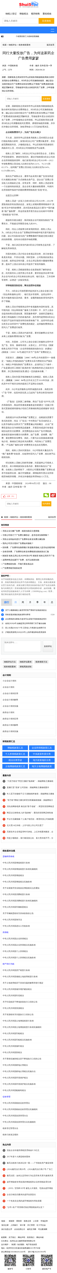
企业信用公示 (19, 1229)
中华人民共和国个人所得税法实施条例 (19, 958)
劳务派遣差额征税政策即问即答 (17, 615)
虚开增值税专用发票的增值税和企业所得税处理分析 (29, 1182)
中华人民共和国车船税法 (13, 1033)
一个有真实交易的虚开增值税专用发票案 (24, 1201)
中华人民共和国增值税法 (13, 875)
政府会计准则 (8, 712)
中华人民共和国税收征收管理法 (16, 1103)
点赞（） (11, 496)
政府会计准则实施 (10, 731)
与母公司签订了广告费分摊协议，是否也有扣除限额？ (25, 535)
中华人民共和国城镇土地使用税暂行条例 (20, 977)
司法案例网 (42, 1229)
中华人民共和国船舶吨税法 (14, 1090)
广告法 (11, 402)
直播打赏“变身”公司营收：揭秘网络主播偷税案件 (28, 787)
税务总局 (27, 1221)
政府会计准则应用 (10, 719)
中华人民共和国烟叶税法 (13, 1046)
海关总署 (5, 1225)
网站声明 (21, 1237)
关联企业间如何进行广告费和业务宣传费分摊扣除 (23, 539)
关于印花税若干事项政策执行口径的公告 (20, 1002)
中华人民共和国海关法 (12, 920)
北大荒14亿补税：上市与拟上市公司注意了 (25, 825)
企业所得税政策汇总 (42, 748)
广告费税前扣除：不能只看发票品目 (17, 564)
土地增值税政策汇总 (15, 766)
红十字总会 (41, 1225)
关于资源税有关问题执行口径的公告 (18, 1015)
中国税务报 (13, 66)
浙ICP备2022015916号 (37, 1252)
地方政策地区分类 (42, 760)
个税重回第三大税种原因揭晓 (17, 36)
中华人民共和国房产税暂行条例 (16, 970)
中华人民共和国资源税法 (13, 1008)
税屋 (5, 45)
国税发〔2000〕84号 (26, 358)
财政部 (11, 1221)
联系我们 (30, 1237)
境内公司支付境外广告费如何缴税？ (17, 543)
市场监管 (44, 1221)
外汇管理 (31, 1225)
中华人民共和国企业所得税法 (15, 939)
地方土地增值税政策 (42, 766)
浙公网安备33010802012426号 (13, 1252)
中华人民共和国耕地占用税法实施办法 (19, 1071)
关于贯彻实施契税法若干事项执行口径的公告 (22, 1059)
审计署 (22, 1225)
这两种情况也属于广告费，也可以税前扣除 (20, 560)
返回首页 (50, 45)
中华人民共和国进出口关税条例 (16, 926)
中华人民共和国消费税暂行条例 (16, 894)
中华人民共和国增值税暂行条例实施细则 (20, 869)
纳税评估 (12, 45)
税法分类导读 (15, 760)
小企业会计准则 (9, 681)
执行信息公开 (6, 1229)
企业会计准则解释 (10, 700)
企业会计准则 (8, 687)
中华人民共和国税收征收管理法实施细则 (20, 1109)
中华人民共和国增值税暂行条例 (16, 863)
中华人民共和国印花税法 (13, 996)
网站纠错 (40, 1237)
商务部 (19, 1221)
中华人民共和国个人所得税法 (15, 951)
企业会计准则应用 (10, 693)
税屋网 (4, 1237)
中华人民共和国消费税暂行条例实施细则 (20, 901)
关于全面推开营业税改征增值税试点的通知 (21, 888)
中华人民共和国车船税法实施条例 (17, 1040)
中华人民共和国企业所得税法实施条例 (19, 945)
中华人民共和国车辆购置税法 (15, 907)
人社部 (35, 1221)
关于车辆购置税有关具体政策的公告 (18, 913)
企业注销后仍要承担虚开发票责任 (21, 1195)
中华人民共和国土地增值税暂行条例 (18, 1021)
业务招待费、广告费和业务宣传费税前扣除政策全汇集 (25, 552)
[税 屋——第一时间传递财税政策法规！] (28, 7)
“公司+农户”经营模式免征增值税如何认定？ (25, 1207)
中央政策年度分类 (42, 754)
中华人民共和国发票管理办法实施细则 (19, 1122)
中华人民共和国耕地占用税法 (15, 1065)
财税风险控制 (25, 667)
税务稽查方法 (41, 662)
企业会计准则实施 (10, 706)
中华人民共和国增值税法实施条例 (17, 882)
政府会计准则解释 (10, 725)
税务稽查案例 (24, 45)
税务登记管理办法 (10, 1128)
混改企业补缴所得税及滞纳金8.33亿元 (23, 1150)
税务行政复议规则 (10, 1135)
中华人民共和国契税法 (12, 1052)
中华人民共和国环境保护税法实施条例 (19, 1084)
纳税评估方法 (10, 662)
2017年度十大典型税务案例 (18, 1157)
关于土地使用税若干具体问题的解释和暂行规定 (23, 983)
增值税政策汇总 (15, 748)
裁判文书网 (31, 1229)
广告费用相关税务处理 (12, 568)
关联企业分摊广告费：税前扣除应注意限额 (20, 531)
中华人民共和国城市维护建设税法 (17, 989)
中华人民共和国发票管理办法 (15, 1116)
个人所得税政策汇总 (15, 754)
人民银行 (14, 1225)
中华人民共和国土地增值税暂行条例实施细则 (22, 1027)
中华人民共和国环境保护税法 (15, 1078)
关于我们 (12, 1237)
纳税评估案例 (25, 662)
